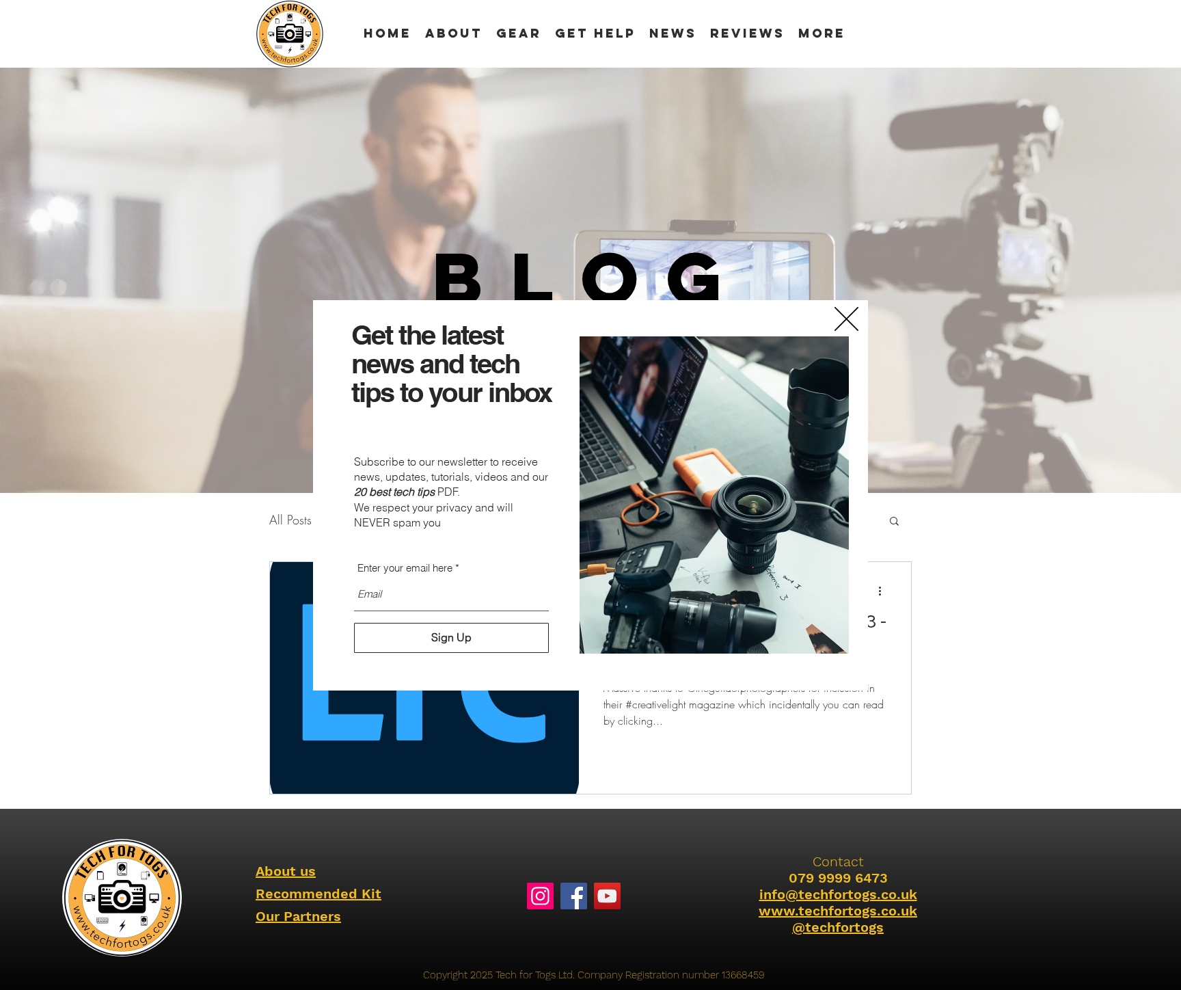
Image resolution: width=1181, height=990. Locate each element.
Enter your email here (404, 568)
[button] (846, 319)
